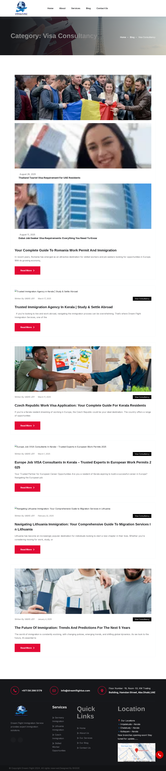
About (62, 8)
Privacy (144, 768)
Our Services (85, 738)
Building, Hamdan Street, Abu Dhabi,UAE (132, 692)
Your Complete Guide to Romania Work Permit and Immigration (66, 250)
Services (75, 8)
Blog (88, 8)
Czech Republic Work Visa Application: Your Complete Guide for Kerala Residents (80, 405)
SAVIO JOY (30, 298)
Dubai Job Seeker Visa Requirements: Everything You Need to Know (58, 238)
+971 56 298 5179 (32, 690)
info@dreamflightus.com (75, 690)
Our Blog (83, 743)
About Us (84, 733)
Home (50, 8)
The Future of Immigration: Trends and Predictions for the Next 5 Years (72, 628)
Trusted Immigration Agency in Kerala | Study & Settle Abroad (64, 307)
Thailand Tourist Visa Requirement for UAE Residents (49, 177)
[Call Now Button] (159, 755)
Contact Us (102, 8)
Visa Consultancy (142, 299)
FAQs (152, 768)
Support (133, 768)
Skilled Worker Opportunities (58, 747)
